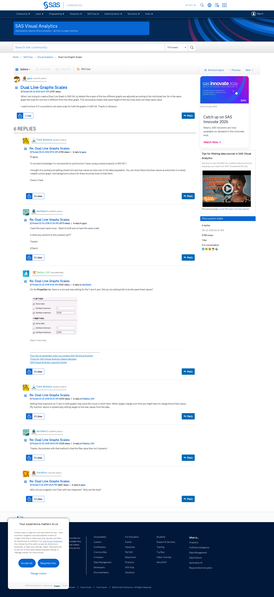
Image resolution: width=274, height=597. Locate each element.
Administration (112, 14)
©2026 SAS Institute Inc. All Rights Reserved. (132, 587)
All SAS (189, 5)
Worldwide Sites (210, 5)
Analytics (75, 14)
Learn (38, 14)
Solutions (132, 14)
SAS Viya (92, 14)
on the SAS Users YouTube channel (234, 209)
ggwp (30, 78)
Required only (48, 563)
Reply (190, 115)
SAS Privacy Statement (52, 541)
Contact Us (217, 5)
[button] (17, 88)
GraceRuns (41, 472)
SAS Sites (224, 5)
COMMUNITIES (74, 5)
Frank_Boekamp (44, 139)
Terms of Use (85, 587)
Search (202, 5)
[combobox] (104, 47)
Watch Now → (212, 142)
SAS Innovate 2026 (208, 106)
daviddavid (42, 211)
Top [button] (21, 517)
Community (22, 14)
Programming (55, 14)
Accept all (27, 563)
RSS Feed (85, 69)
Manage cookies (38, 573)
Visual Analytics (45, 57)
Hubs (148, 14)
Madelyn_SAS (43, 272)
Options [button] (24, 69)
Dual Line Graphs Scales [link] (70, 57)
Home (16, 57)
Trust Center (101, 587)
